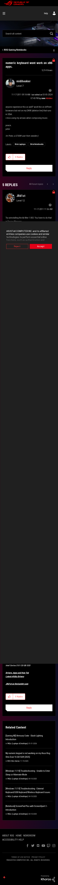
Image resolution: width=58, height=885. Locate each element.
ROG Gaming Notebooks (15, 50)
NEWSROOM (29, 835)
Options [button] (54, 50)
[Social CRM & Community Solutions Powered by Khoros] (48, 878)
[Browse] (5, 13)
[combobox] (29, 33)
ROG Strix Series (13, 761)
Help (46, 13)
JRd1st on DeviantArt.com (17, 684)
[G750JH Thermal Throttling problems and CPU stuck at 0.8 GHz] (47, 184)
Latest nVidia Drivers (15, 676)
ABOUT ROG (8, 835)
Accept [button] (40, 246)
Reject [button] (17, 246)
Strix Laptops (20, 144)
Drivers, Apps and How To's (17, 673)
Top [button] (4, 877)
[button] (9, 157)
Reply (29, 168)
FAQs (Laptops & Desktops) (17, 743)
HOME (19, 835)
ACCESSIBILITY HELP (13, 839)
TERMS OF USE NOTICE (20, 857)
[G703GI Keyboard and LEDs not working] (53, 184)
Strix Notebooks (36, 144)
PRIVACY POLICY (38, 857)
